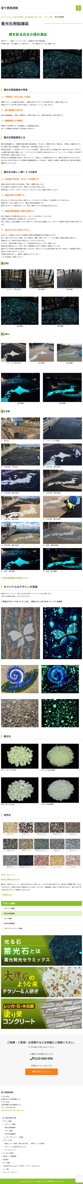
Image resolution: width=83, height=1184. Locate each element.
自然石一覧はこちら (8, 874)
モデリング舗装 (9, 908)
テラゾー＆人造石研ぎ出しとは (15, 1147)
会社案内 (6, 1159)
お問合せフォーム (42, 1071)
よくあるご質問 (8, 1153)
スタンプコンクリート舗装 (13, 928)
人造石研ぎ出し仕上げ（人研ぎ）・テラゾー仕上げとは (21, 1166)
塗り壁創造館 (9, 8)
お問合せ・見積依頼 (9, 1156)
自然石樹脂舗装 (9, 923)
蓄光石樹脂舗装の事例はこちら (15, 577)
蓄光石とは (7, 894)
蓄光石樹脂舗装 (11, 913)
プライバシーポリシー (10, 1172)
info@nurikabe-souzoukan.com (12, 1110)
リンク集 (6, 1169)
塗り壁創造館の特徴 (9, 1118)
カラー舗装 (8, 918)
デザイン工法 (7, 1140)
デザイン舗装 (9, 903)
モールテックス (10, 1150)
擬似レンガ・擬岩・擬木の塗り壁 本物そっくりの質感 (24, 1143)
